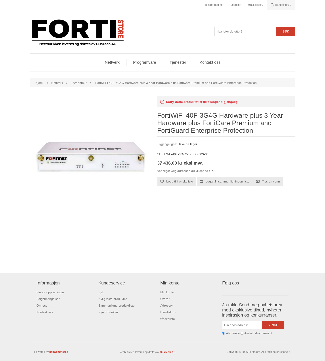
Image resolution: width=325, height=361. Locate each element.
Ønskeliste (167, 319)
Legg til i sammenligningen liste (227, 181)
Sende (273, 325)
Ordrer (165, 299)
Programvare (144, 62)
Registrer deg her (213, 4)
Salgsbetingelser (48, 299)
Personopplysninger (50, 292)
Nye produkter (108, 312)
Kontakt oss (210, 62)
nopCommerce (58, 351)
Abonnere (233, 333)
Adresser (166, 305)
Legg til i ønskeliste (179, 181)
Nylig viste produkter (112, 299)
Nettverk (112, 62)
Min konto (167, 292)
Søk (286, 31)
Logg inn (236, 4)
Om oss (41, 305)
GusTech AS (167, 352)
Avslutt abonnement (258, 333)
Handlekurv (168, 312)
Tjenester (178, 62)
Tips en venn (271, 181)
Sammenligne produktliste (116, 305)
